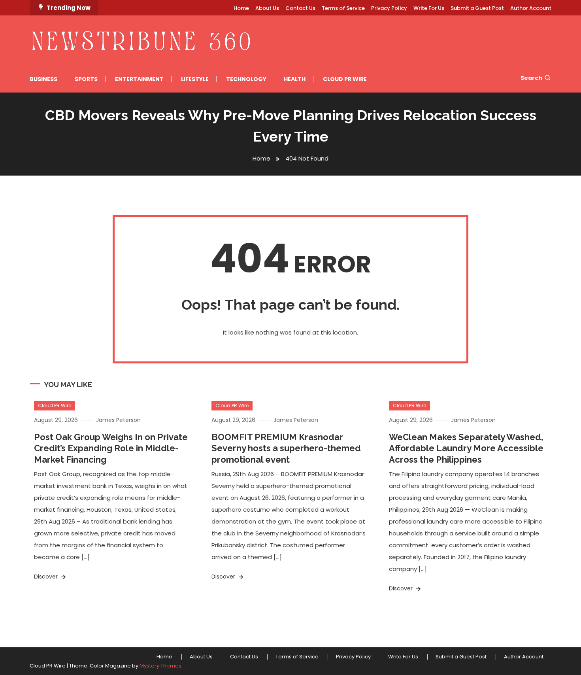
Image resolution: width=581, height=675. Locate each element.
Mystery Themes (160, 665)
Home (241, 8)
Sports (86, 79)
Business (43, 79)
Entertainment (139, 79)
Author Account (530, 8)
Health (295, 79)
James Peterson (118, 420)
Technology (246, 79)
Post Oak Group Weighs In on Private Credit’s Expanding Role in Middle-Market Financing (111, 448)
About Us (267, 8)
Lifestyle (195, 79)
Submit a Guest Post (477, 8)
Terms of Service (343, 8)
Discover (46, 576)
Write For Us (428, 8)
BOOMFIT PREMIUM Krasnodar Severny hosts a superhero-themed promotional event (286, 448)
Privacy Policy (389, 8)
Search (531, 78)
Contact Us (300, 8)
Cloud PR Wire (345, 79)
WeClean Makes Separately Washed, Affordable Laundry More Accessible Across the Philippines (466, 448)
